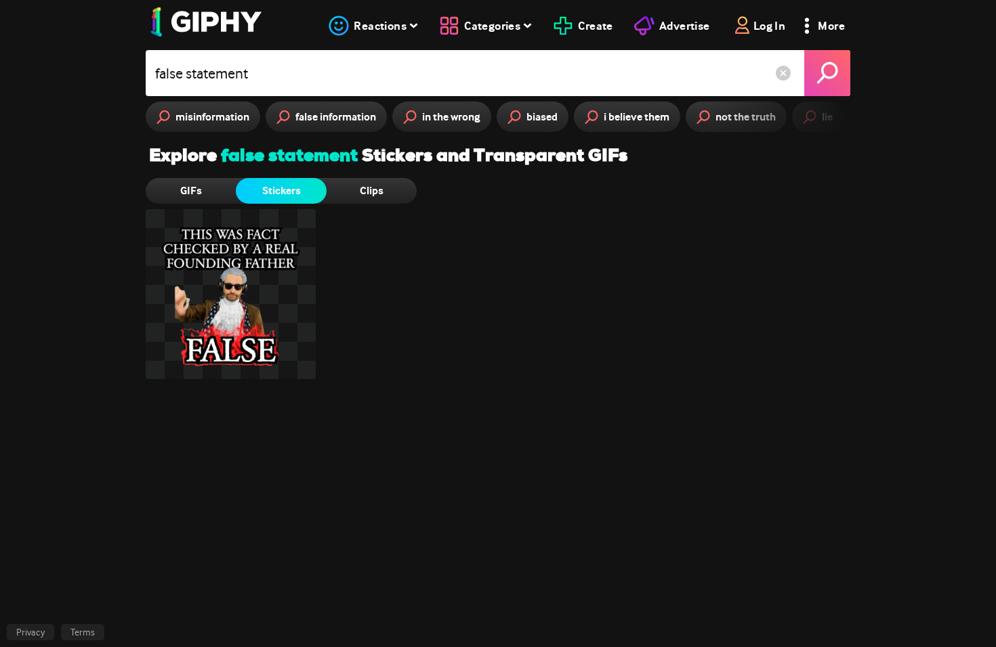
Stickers (281, 190)
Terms (82, 632)
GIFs (191, 190)
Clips (371, 190)
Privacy (30, 632)
